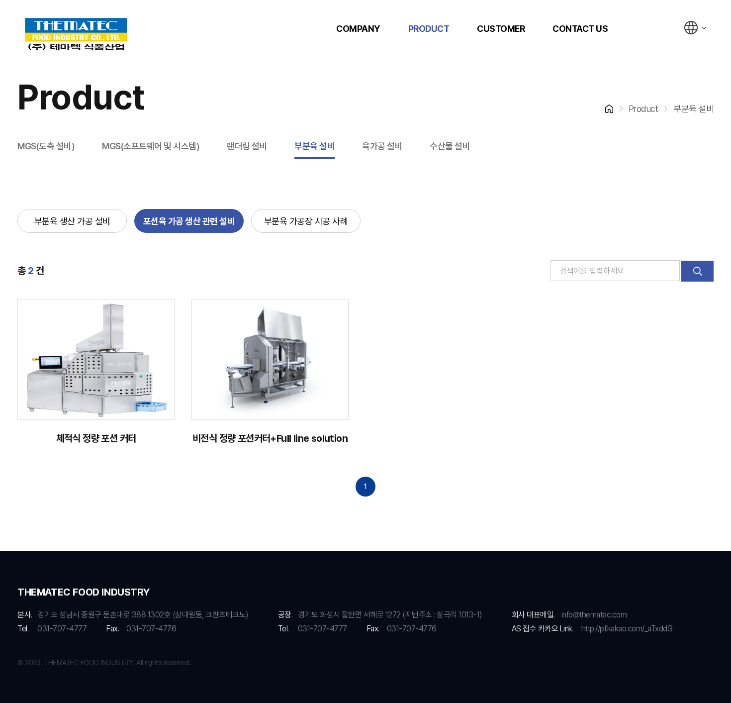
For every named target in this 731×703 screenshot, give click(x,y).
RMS (76, 35)
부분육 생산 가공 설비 (72, 221)
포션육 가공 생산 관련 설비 (189, 221)
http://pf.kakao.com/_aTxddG (627, 628)
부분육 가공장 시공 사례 (306, 221)
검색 (697, 271)
